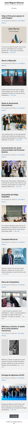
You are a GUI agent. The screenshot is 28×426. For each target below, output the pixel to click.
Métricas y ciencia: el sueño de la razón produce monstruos (13, 329)
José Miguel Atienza (14, 3)
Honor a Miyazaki (9, 61)
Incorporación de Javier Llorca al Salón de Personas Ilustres (13, 150)
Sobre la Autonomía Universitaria (10, 104)
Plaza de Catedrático (10, 282)
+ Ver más (14, 416)
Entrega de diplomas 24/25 (13, 375)
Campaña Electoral (10, 239)
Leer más (13, 52)
